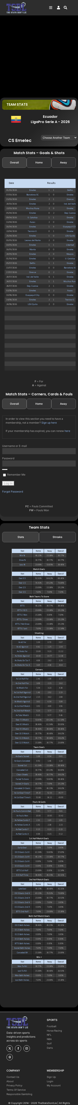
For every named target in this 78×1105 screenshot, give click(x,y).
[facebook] (18, 1048)
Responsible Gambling (19, 1094)
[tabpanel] (39, 274)
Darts (50, 1047)
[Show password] (4, 469)
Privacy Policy (14, 1085)
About (10, 1081)
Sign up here (49, 422)
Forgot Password (12, 491)
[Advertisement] (39, 56)
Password (8, 458)
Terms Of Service (16, 1089)
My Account (54, 1085)
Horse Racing (54, 1030)
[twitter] (9, 1048)
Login (50, 1081)
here (67, 431)
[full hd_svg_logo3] (16, 3)
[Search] (68, 7)
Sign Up (51, 1076)
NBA (49, 1039)
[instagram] (26, 1048)
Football (51, 1026)
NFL (49, 1034)
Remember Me (15, 474)
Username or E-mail (14, 446)
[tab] (14, 162)
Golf (49, 1043)
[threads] (9, 1057)
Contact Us (12, 1076)
